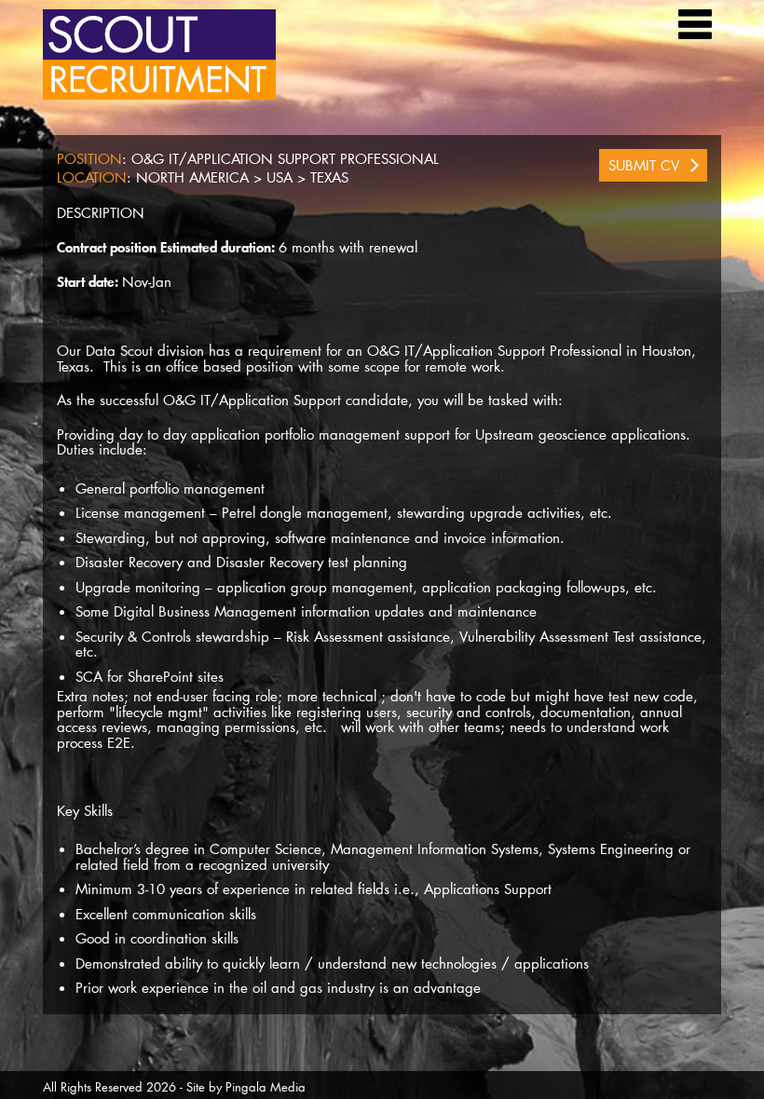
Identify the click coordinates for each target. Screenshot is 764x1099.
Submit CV (643, 165)
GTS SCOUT (159, 54)
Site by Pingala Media (246, 1086)
